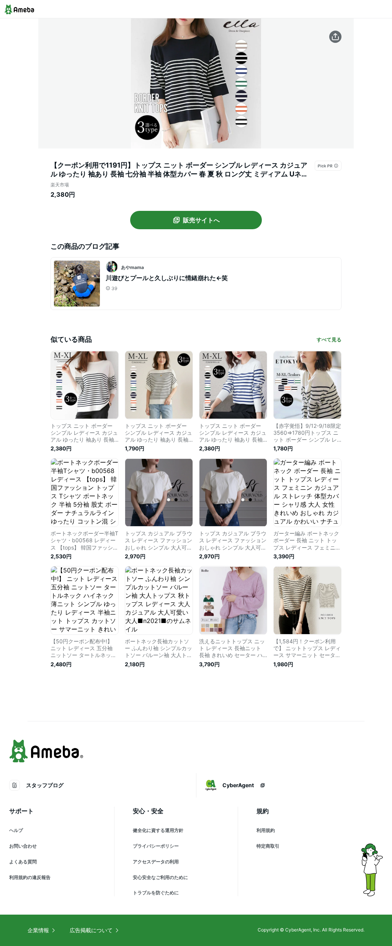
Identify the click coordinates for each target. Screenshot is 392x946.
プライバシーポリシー (156, 846)
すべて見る (329, 339)
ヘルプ (16, 830)
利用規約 (265, 830)
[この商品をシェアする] (335, 37)
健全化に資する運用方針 (158, 830)
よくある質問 (23, 861)
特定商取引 (267, 846)
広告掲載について (91, 930)
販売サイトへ (201, 220)
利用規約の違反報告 (30, 877)
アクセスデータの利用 (156, 861)
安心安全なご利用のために (160, 877)
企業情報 (38, 930)
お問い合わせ (23, 846)
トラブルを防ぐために (156, 892)
